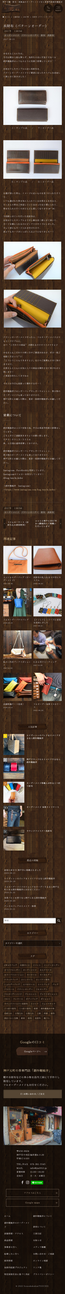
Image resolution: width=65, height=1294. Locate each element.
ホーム (7, 1216)
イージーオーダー (52, 965)
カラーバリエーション (14, 975)
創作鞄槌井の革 (48, 1009)
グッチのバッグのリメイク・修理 (20, 907)
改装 (46, 1013)
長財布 (51, 35)
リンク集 (37, 1268)
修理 (36, 1009)
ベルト (7, 999)
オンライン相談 (40, 1261)
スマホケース (29, 984)
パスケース (9, 989)
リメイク (35, 1004)
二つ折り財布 (25, 1009)
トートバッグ (44, 984)
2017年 (7, 31)
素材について (39, 1227)
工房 (39, 1013)
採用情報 (8, 1261)
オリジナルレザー (12, 970)
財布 (43, 35)
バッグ (55, 984)
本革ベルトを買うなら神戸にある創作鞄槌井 (25, 899)
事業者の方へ (10, 1247)
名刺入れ (8, 1013)
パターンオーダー (30, 35)
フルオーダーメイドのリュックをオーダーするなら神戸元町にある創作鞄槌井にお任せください (31, 889)
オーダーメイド (11, 35)
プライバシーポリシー (43, 1274)
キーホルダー (46, 975)
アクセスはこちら (32, 1193)
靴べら (47, 1018)
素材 (23, 1018)
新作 (53, 1013)
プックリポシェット (48, 994)
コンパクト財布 (43, 980)
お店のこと (25, 965)
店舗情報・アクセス (13, 1234)
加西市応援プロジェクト (16, 1268)
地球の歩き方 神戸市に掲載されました (22, 871)
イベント (37, 965)
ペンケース (18, 999)
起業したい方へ (11, 1254)
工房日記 (18, 31)
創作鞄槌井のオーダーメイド (17, 1225)
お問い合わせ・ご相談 (43, 1254)
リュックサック (48, 1004)
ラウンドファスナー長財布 (16, 1004)
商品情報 (8, 1240)
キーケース (32, 975)
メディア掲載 (39, 1247)
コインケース (27, 980)
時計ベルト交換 (11, 1018)
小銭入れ (30, 1013)
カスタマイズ (46, 970)
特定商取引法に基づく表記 (17, 1274)
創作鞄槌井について (42, 1216)
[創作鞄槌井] (11, 8)
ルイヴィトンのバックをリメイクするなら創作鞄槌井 (29, 880)
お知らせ (37, 1240)
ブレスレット (31, 994)
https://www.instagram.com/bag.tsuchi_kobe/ (30, 490)
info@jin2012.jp (38, 1168)
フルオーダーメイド (13, 994)
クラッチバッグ (11, 980)
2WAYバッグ (10, 965)
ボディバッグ (32, 999)
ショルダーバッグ (12, 984)
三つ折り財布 (10, 1009)
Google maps (32, 1203)
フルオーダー (42, 989)
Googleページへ (32, 1052)
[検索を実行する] (59, 920)
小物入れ (19, 1013)
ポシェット (46, 999)
